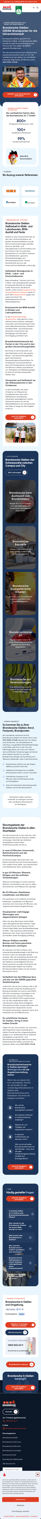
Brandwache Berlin (10, 1438)
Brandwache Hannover (12, 1442)
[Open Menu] (34, 8)
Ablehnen (20, 1505)
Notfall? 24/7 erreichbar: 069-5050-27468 (20, 1)
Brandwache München (12, 1446)
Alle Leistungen (14, 472)
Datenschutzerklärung (23, 1516)
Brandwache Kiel (9, 1455)
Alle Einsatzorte (15, 1332)
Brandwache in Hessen (18, 1364)
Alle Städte (10, 1309)
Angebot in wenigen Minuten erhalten (19, 1325)
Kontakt (8, 1412)
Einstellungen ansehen (20, 1511)
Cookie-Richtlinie (9, 1516)
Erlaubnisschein (19, 295)
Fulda (21, 1314)
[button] (38, 1474)
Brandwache (13, 220)
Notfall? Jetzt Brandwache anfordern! (19, 95)
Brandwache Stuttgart (12, 1451)
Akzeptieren (20, 1499)
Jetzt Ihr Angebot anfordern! (18, 417)
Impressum (34, 1516)
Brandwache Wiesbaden (13, 1459)
